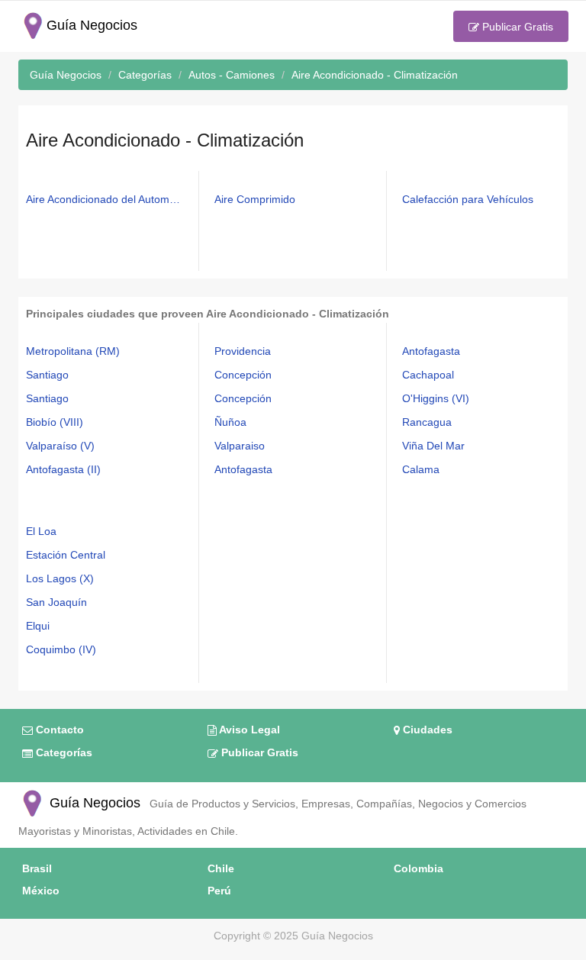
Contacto (58, 729)
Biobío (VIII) (54, 422)
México (41, 890)
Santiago (47, 375)
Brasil (37, 868)
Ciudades (426, 729)
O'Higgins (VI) (435, 398)
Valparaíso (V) (60, 446)
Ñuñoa (230, 422)
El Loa (41, 531)
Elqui (38, 626)
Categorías (62, 752)
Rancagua (427, 422)
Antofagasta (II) (63, 469)
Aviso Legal (248, 729)
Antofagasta (243, 469)
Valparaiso (239, 446)
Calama (421, 469)
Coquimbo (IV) (61, 649)
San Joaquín (56, 602)
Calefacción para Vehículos (467, 199)
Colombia (418, 868)
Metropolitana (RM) (73, 351)
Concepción (243, 375)
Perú (219, 890)
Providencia (242, 351)
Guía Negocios (93, 802)
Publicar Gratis (516, 27)
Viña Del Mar (433, 446)
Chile (221, 868)
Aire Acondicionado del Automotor (105, 199)
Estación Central (65, 555)
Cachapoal (428, 375)
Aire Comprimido (254, 199)
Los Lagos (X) (60, 578)
